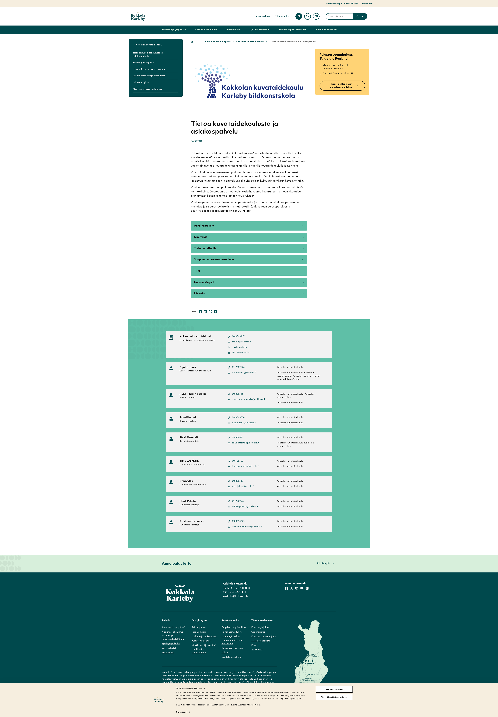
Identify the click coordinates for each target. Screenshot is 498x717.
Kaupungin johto (260, 627)
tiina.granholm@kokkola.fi (245, 466)
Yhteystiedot (282, 17)
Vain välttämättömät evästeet (334, 697)
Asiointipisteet (199, 627)
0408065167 (238, 336)
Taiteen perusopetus (143, 63)
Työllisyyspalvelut (171, 644)
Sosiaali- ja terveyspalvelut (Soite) (173, 637)
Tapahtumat (367, 4)
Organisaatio (258, 632)
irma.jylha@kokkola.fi (243, 486)
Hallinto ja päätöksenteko (292, 30)
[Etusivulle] (138, 16)
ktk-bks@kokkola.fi (241, 342)
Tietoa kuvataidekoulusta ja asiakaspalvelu (148, 54)
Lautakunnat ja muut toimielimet (232, 642)
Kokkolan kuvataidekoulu (148, 45)
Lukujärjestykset (141, 82)
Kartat (254, 645)
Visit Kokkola (351, 4)
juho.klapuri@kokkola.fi (244, 423)
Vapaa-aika (233, 30)
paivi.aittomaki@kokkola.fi (245, 443)
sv (308, 17)
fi (300, 17)
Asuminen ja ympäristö (173, 30)
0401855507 (238, 461)
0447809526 (238, 367)
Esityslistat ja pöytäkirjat (234, 627)
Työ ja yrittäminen (259, 30)
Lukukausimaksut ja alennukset (149, 76)
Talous (225, 653)
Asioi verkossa (263, 17)
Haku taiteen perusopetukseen (149, 69)
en (317, 17)
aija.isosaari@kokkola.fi (244, 373)
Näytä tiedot (181, 712)
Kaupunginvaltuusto (232, 632)
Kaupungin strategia (232, 648)
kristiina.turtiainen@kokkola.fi (247, 527)
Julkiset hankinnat (201, 641)
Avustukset (256, 650)
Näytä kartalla (239, 347)
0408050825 (238, 521)
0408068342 (238, 438)
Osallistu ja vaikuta (231, 657)
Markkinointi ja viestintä (204, 645)
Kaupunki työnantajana (263, 637)
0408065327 (238, 481)
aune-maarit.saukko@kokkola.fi (248, 399)
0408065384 (238, 418)
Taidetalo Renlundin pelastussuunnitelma (341, 85)
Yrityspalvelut (169, 648)
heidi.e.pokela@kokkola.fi (245, 507)
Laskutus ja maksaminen (204, 637)
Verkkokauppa (334, 4)
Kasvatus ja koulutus (206, 30)
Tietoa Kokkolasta (260, 641)
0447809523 (238, 501)
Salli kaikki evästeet (334, 689)
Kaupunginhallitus (231, 637)
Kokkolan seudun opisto (218, 42)
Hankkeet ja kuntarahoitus (199, 651)
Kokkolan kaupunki (326, 30)
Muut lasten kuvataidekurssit (147, 89)
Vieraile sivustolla (241, 353)
